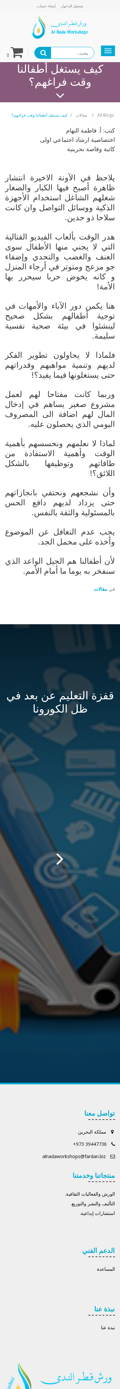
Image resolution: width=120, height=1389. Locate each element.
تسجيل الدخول (72, 5)
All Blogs (105, 115)
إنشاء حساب (46, 5)
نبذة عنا (108, 1327)
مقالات (81, 115)
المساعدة (106, 1269)
